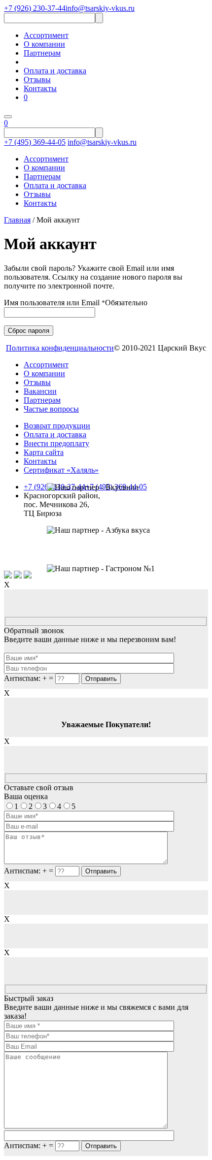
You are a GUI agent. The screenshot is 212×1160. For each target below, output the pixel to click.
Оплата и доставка (55, 70)
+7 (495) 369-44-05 (35, 142)
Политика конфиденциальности (60, 348)
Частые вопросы (51, 409)
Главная (17, 220)
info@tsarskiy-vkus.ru (100, 8)
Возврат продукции (57, 425)
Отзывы (37, 79)
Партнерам (42, 53)
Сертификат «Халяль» (61, 470)
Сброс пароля (28, 330)
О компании (44, 44)
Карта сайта (44, 452)
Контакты (40, 88)
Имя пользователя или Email (75, 302)
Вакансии (40, 391)
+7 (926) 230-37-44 (35, 8)
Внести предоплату (56, 443)
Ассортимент (46, 35)
